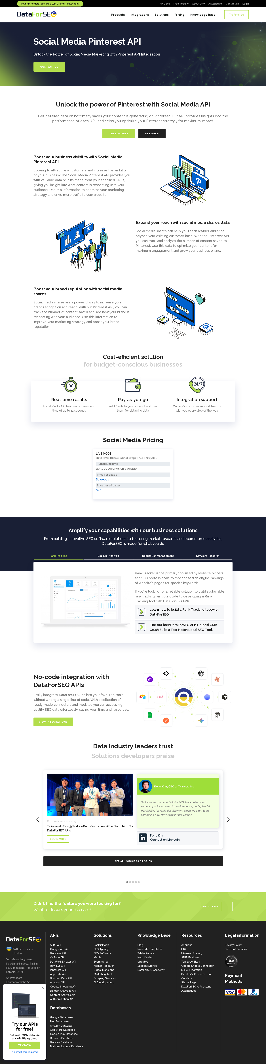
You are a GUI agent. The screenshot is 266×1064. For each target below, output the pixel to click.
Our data (186, 978)
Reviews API (57, 965)
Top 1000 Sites (190, 961)
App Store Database (62, 1029)
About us (197, 3)
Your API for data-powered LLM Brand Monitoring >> (50, 3)
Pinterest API (58, 970)
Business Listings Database (66, 1046)
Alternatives (188, 990)
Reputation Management (158, 555)
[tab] (58, 556)
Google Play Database (64, 1034)
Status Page (188, 982)
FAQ (183, 949)
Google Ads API (59, 949)
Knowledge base (203, 14)
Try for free (236, 14)
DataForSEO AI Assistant (196, 986)
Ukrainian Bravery (191, 953)
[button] (127, 882)
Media (97, 957)
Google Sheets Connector (197, 965)
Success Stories (147, 965)
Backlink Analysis (108, 555)
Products (118, 14)
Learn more (58, 839)
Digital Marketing (104, 970)
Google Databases (61, 1017)
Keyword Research (207, 555)
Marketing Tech (103, 974)
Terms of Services (236, 949)
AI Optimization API (61, 999)
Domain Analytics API (63, 990)
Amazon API (57, 982)
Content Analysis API (62, 994)
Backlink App (101, 945)
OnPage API (57, 957)
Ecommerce (101, 961)
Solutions (162, 14)
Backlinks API (58, 953)
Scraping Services (105, 978)
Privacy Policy (233, 945)
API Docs (165, 3)
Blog (140, 945)
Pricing (179, 14)
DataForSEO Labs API (63, 961)
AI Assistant (215, 3)
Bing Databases (59, 1021)
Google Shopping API (63, 986)
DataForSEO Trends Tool (196, 974)
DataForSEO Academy (151, 970)
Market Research (104, 965)
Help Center (145, 957)
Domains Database (61, 1038)
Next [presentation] (228, 819)
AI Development (104, 982)
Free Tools (180, 3)
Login (245, 3)
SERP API (55, 945)
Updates (143, 961)
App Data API (58, 974)
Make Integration (191, 970)
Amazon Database (61, 1025)
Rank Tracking (58, 555)
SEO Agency (101, 949)
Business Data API (61, 978)
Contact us (232, 3)
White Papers (146, 953)
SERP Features (190, 957)
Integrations (140, 14)
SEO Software (102, 953)
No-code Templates (150, 949)
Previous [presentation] (38, 819)
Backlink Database (61, 1042)
